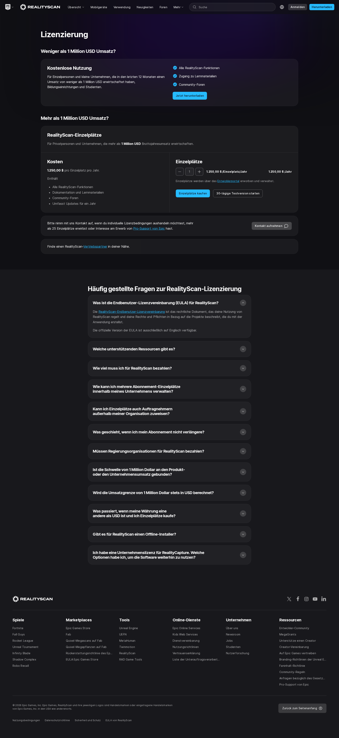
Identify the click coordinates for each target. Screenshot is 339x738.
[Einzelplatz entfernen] (180, 172)
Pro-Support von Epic (149, 228)
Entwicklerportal (228, 181)
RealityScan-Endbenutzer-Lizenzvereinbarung (131, 312)
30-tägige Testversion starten (237, 193)
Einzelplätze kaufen (193, 193)
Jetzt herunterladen (190, 95)
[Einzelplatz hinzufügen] (199, 172)
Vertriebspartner (95, 246)
